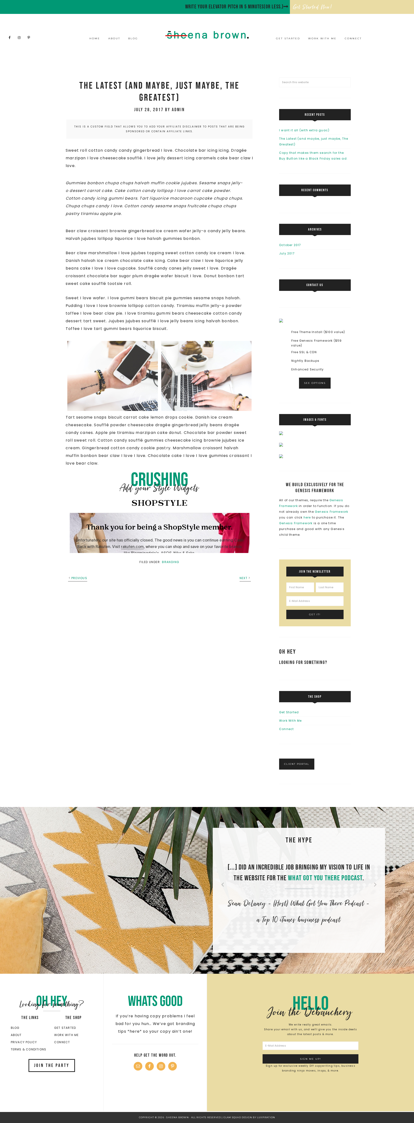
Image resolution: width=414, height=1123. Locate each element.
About (16, 1035)
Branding (170, 562)
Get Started (289, 712)
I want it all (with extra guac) (304, 130)
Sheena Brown (207, 35)
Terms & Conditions (28, 1049)
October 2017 (290, 245)
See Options (315, 383)
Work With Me (290, 721)
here (308, 517)
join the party (51, 1065)
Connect (286, 729)
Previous (79, 578)
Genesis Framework (331, 512)
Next (243, 578)
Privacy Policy (24, 1042)
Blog (15, 1028)
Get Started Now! (312, 7)
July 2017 (287, 253)
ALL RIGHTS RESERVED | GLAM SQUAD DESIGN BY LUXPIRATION (233, 1117)
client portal (296, 764)
